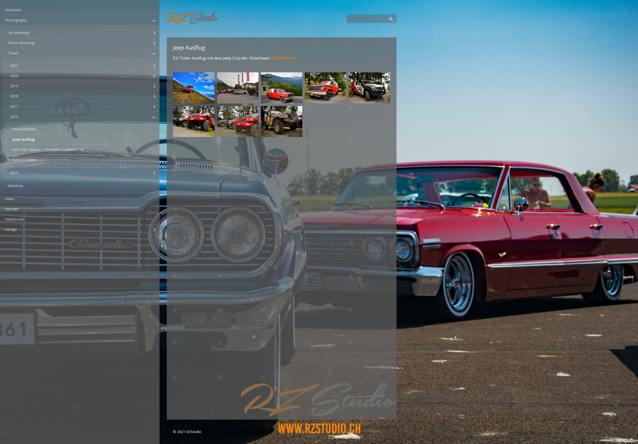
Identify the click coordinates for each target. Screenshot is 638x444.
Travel (12, 53)
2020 (14, 75)
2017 (14, 106)
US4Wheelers (283, 58)
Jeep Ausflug (23, 139)
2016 (14, 116)
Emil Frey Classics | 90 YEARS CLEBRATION (47, 149)
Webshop (15, 185)
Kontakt (11, 209)
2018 (14, 96)
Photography (16, 20)
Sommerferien (24, 129)
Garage (11, 229)
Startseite (13, 9)
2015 (14, 172)
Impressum (14, 219)
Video (9, 198)
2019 (14, 86)
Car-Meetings (18, 32)
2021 (14, 65)
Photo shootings (21, 42)
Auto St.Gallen (24, 159)
